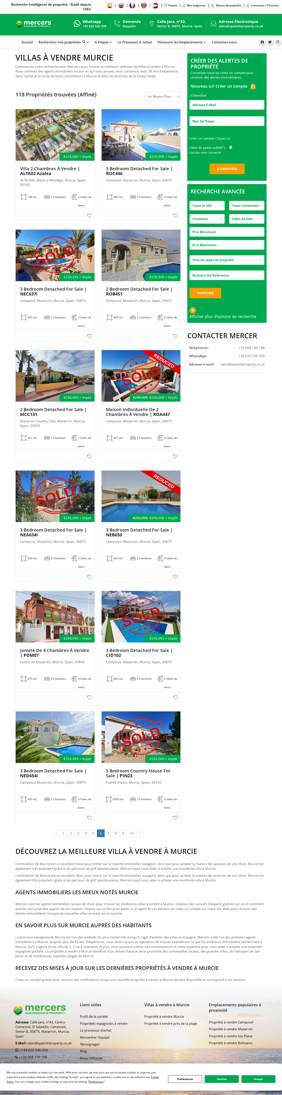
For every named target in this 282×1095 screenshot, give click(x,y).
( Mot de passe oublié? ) (207, 147)
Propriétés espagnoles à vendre (104, 1023)
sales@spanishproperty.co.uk (241, 26)
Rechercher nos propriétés (60, 42)
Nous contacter (91, 1058)
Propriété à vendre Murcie (164, 1016)
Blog (83, 1051)
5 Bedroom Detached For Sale (139, 171)
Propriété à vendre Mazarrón (231, 1029)
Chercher (205, 293)
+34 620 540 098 (251, 356)
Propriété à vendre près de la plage (170, 1023)
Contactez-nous (224, 42)
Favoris (172, 5)
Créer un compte (232, 86)
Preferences (185, 1079)
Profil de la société (94, 1016)
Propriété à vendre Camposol (231, 1022)
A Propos (102, 42)
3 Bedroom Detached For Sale (53, 291)
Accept (258, 1079)
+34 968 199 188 (251, 347)
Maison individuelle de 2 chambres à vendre (138, 412)
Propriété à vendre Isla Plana (230, 1036)
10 (132, 833)
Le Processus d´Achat (135, 42)
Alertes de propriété (228, 5)
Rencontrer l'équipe (94, 1037)
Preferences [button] (96, 1082)
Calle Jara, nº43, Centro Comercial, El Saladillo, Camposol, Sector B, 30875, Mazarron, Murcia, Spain (42, 1029)
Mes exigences (196, 5)
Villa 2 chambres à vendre (50, 171)
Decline (222, 1079)
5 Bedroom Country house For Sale (138, 773)
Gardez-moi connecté (205, 152)
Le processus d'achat (95, 1030)
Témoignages (90, 1044)
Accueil (27, 42)
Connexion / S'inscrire (265, 5)
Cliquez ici (222, 138)
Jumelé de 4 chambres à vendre (54, 653)
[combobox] (207, 206)
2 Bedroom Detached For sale (139, 291)
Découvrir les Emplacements (180, 42)
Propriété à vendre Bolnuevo (230, 1043)
